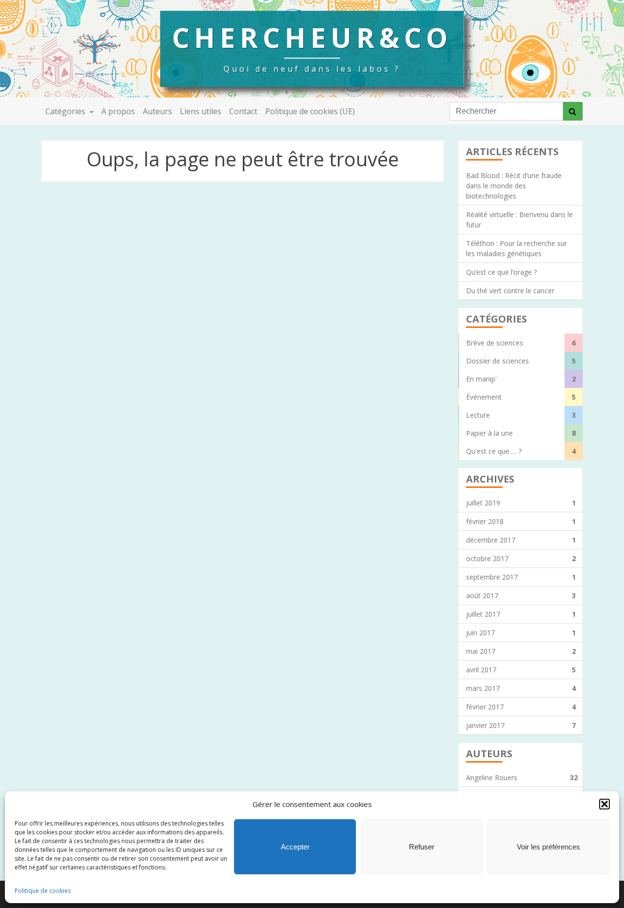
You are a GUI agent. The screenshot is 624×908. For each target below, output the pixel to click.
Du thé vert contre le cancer (510, 290)
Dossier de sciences (521, 360)
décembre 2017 (521, 540)
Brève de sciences (521, 342)
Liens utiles (200, 111)
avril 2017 (521, 669)
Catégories (66, 111)
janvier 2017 (521, 725)
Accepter (295, 847)
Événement (521, 397)
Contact (243, 111)
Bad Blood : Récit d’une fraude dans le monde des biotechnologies (514, 186)
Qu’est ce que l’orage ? (501, 272)
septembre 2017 (521, 577)
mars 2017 (521, 688)
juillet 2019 (521, 502)
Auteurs (157, 111)
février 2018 (521, 521)
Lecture (521, 415)
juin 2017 (521, 632)
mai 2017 (521, 651)
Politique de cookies (43, 891)
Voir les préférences (548, 847)
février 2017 (521, 706)
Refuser (421, 847)
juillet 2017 (521, 614)
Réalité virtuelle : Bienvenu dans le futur (519, 219)
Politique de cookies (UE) (310, 111)
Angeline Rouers (522, 777)
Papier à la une (521, 433)
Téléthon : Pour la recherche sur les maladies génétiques (516, 248)
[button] (604, 804)
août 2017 (521, 595)
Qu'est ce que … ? (521, 451)
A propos (118, 111)
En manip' (521, 378)
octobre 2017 (521, 558)
